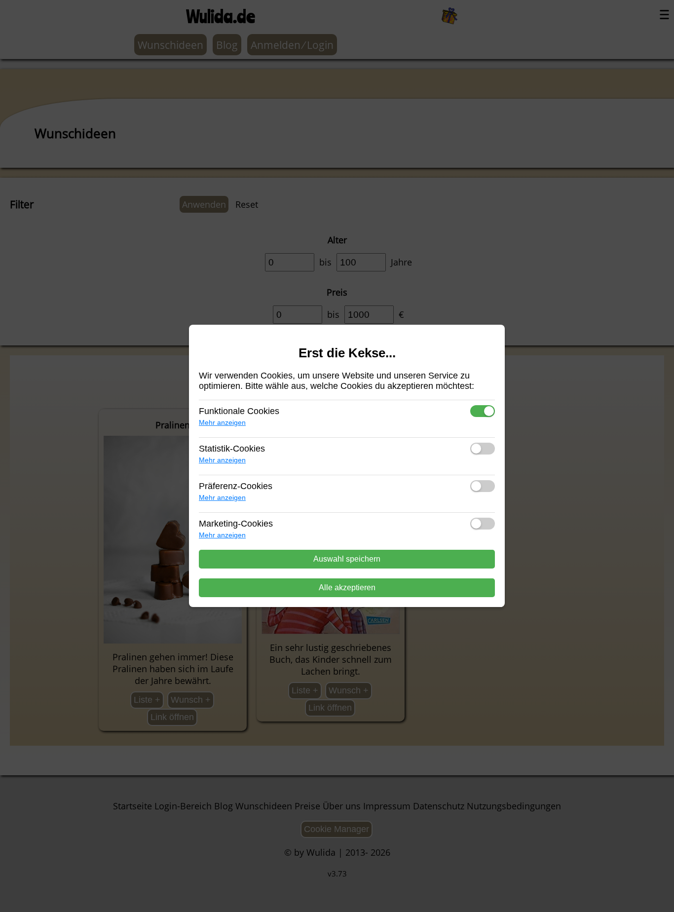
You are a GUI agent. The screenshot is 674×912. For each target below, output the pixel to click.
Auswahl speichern (346, 559)
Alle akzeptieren (347, 587)
